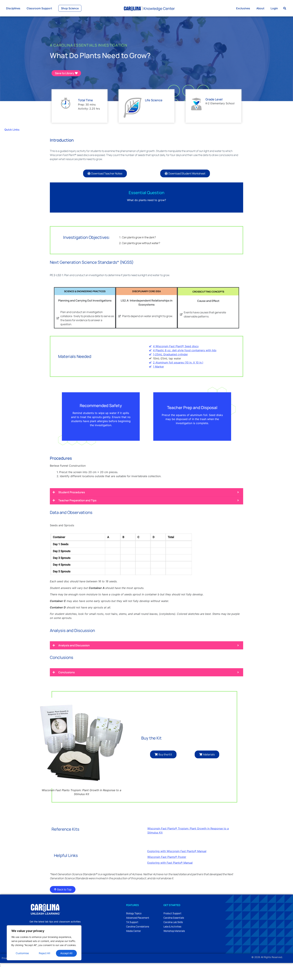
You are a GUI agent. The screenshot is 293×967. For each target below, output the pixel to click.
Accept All (66, 953)
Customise (22, 953)
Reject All (44, 953)
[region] (44, 942)
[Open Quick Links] (21, 130)
